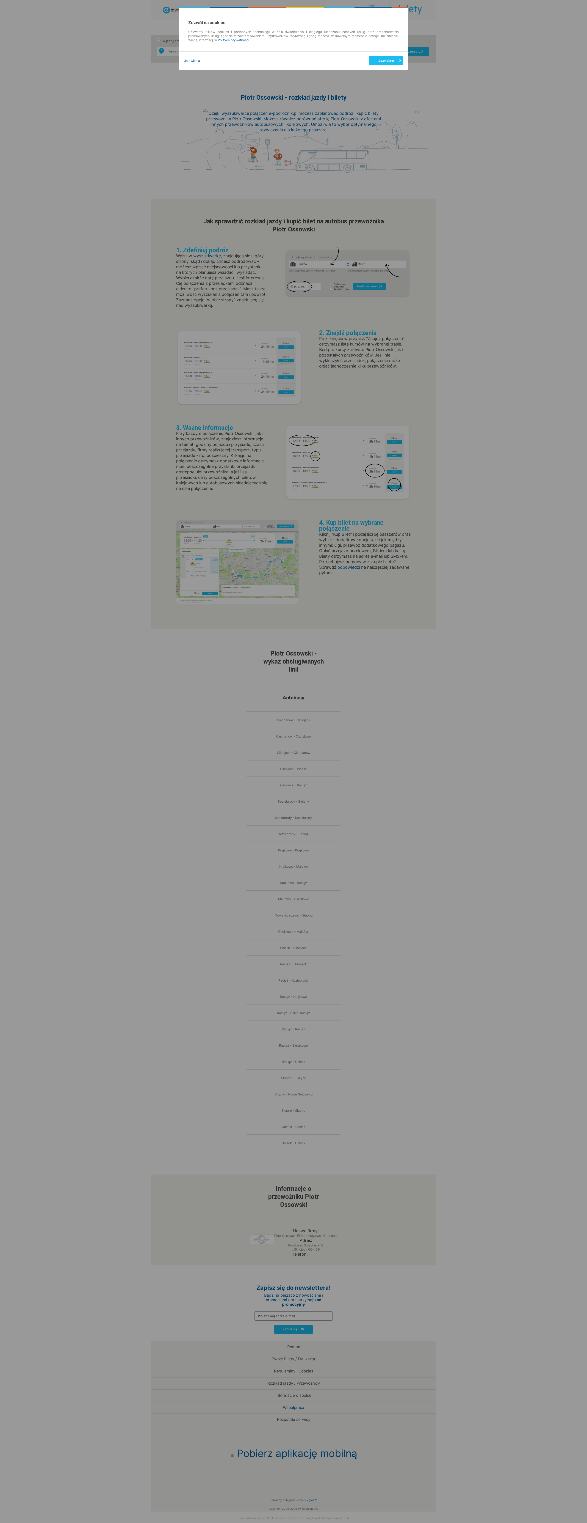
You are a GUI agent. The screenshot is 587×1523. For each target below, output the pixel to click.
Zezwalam (386, 60)
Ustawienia (192, 61)
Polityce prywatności (233, 40)
